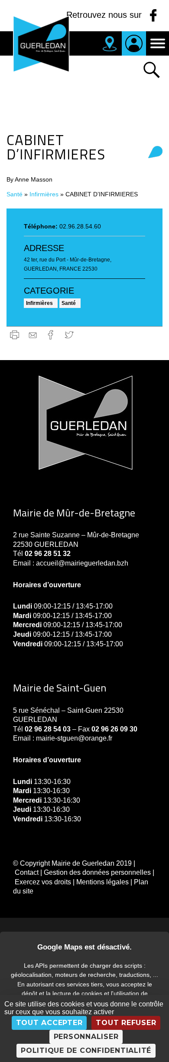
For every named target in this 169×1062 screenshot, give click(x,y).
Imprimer (14, 335)
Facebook (51, 335)
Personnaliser (86, 1036)
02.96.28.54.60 (80, 226)
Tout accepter (49, 1023)
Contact (27, 872)
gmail (33, 335)
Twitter (69, 335)
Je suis (134, 43)
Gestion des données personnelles (97, 872)
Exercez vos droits (43, 882)
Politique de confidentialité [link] (86, 1050)
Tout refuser (126, 1023)
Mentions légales (102, 882)
